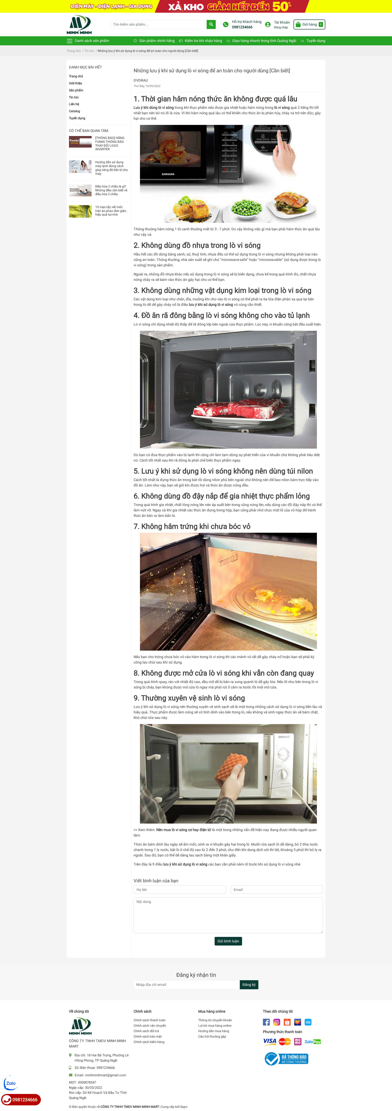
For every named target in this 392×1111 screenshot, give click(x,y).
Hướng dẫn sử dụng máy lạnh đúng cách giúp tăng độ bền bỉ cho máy (111, 167)
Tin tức (74, 97)
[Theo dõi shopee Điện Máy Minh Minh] (287, 1021)
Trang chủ (76, 76)
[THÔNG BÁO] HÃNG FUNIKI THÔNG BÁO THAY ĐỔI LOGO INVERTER (110, 143)
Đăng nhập (281, 27)
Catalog (74, 111)
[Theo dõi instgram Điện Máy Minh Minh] (276, 1021)
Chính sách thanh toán (150, 1020)
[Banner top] (196, 6)
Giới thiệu (75, 83)
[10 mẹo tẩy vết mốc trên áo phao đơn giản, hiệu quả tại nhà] (80, 211)
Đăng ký (249, 984)
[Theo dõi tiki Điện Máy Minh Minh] (308, 1021)
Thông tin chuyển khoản (215, 1020)
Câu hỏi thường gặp (212, 1036)
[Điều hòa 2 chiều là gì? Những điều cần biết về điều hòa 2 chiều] (80, 190)
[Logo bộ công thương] (285, 1058)
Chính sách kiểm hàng (149, 1042)
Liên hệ (74, 104)
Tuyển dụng (315, 41)
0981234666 (242, 27)
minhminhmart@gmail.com (105, 1075)
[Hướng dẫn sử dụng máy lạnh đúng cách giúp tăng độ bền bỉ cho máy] (80, 166)
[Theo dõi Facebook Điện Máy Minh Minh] (266, 1021)
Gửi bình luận (228, 941)
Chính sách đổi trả (146, 1031)
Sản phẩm (76, 90)
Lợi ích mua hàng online (214, 1025)
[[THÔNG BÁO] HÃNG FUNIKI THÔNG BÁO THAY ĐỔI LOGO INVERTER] (80, 142)
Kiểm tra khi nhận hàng (203, 41)
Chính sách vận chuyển (150, 1025)
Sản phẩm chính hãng (157, 41)
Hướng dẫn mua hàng (213, 1031)
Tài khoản (282, 22)
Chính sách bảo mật (148, 1036)
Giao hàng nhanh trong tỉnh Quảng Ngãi (264, 41)
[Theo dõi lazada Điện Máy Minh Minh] (297, 1021)
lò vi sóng (179, 830)
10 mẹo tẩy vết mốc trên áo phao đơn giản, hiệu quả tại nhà (111, 210)
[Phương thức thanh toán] (292, 1042)
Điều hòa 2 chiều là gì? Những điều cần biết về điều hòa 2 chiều (111, 190)
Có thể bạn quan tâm (88, 131)
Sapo (183, 1107)
